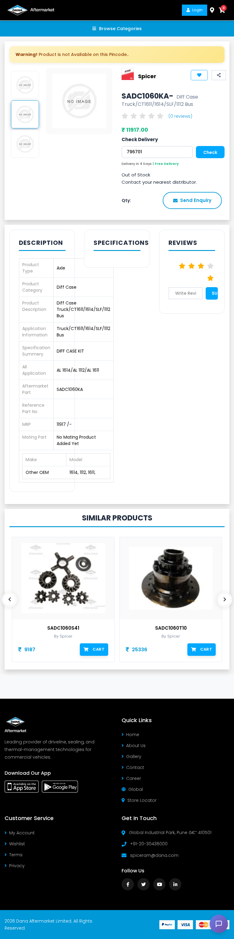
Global (135, 789)
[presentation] (9, 599)
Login (197, 10)
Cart (37, 649)
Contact (135, 767)
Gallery (133, 756)
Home (132, 735)
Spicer (147, 76)
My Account (22, 833)
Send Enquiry (195, 200)
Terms (16, 855)
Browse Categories (120, 29)
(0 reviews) (180, 116)
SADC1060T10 (109, 628)
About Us (136, 746)
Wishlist (17, 844)
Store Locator (142, 800)
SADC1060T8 (216, 628)
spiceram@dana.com (154, 855)
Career (133, 778)
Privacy (17, 866)
